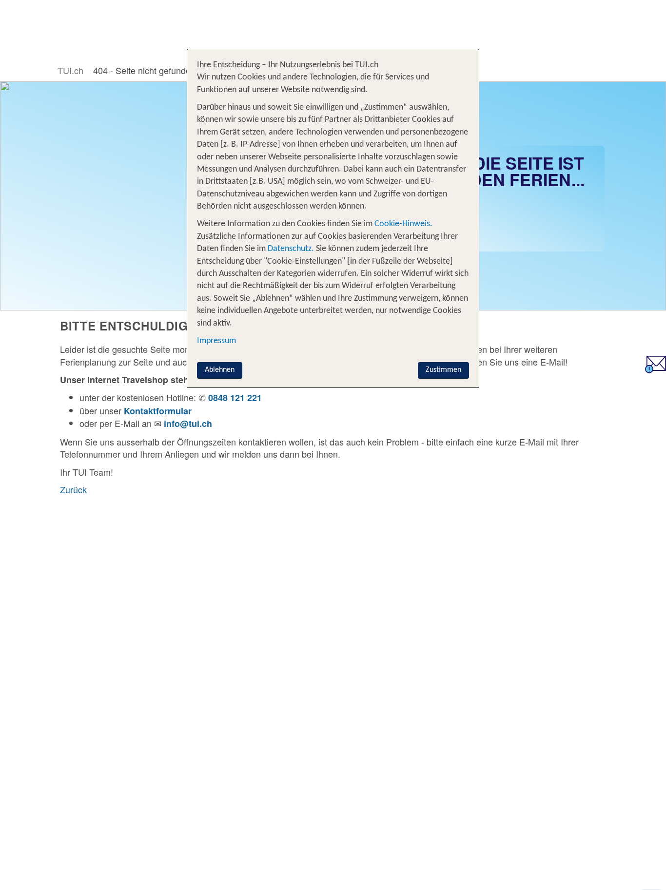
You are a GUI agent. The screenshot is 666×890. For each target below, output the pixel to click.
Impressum (216, 341)
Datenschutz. (291, 249)
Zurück (73, 489)
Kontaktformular (158, 411)
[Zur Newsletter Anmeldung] (655, 369)
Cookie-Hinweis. (402, 224)
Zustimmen (443, 370)
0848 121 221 (235, 397)
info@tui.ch (188, 423)
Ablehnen (220, 370)
